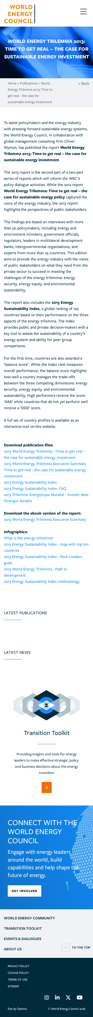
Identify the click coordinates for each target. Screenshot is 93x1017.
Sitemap (13, 986)
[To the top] (76, 947)
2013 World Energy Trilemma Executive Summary (45, 519)
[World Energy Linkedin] (57, 998)
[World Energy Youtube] (79, 998)
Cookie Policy (18, 973)
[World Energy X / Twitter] (68, 998)
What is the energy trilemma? (28, 538)
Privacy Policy (18, 966)
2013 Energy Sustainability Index (30, 482)
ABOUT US (13, 949)
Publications (28, 83)
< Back (83, 83)
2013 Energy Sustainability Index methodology (42, 581)
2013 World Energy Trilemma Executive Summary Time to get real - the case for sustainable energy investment (45, 470)
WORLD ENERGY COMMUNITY (29, 918)
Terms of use (17, 979)
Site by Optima (17, 1009)
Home (12, 83)
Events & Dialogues (22, 938)
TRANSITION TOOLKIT (23, 928)
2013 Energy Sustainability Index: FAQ (35, 488)
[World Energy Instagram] (47, 998)
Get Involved (24, 891)
